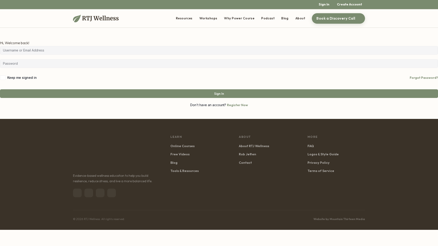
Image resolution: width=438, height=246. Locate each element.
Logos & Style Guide (323, 154)
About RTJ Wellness (254, 146)
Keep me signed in (22, 77)
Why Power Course (239, 18)
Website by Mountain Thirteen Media (339, 219)
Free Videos (180, 154)
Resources (184, 18)
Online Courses (182, 146)
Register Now (237, 105)
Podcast (267, 18)
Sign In (219, 94)
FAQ (311, 146)
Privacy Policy (319, 163)
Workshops (208, 18)
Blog (285, 18)
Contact (245, 163)
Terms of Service (321, 171)
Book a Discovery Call (335, 18)
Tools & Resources (184, 171)
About (300, 18)
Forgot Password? (424, 78)
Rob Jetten (247, 154)
